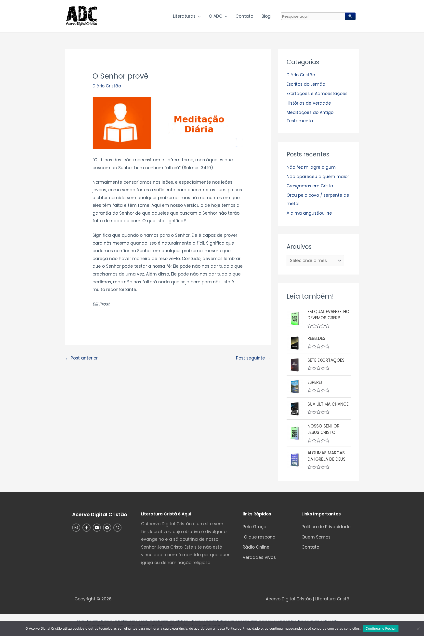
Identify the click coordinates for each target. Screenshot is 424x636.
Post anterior (81, 358)
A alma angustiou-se (309, 213)
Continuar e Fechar (381, 628)
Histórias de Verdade (309, 103)
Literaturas (184, 16)
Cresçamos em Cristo (310, 186)
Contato (244, 16)
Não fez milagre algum (311, 167)
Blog (266, 16)
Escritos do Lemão (306, 84)
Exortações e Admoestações (317, 94)
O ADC (215, 16)
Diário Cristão (107, 86)
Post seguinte (253, 358)
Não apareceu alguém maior (318, 177)
